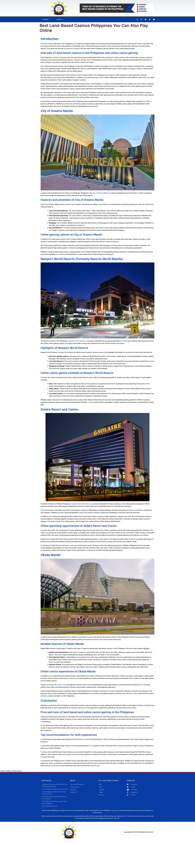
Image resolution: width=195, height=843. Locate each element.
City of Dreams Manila (100, 193)
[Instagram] (141, 19)
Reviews (45, 19)
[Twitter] (145, 19)
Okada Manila (82, 637)
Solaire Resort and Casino (80, 504)
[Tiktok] (149, 19)
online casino (62, 685)
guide (8, 771)
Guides (58, 19)
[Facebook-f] (137, 19)
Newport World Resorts (76, 341)
